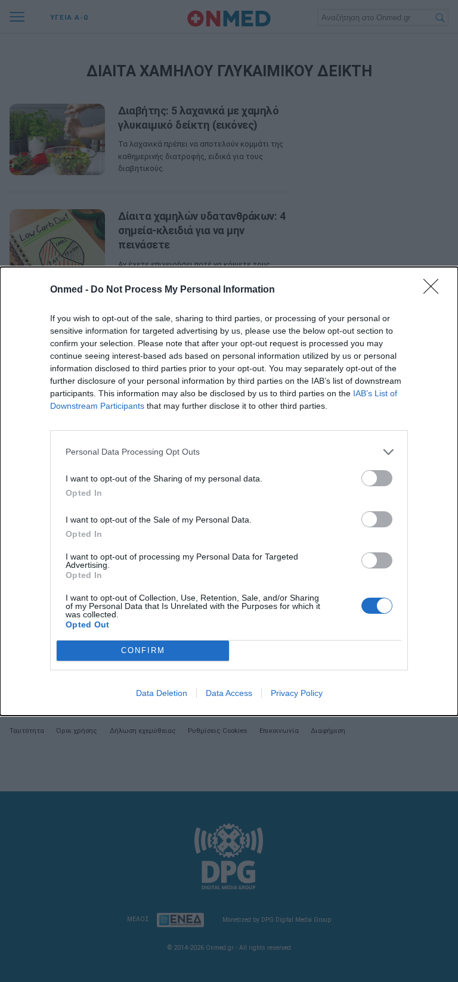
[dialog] (229, 491)
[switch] (376, 478)
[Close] (434, 290)
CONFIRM (143, 650)
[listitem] (229, 452)
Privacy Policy (297, 693)
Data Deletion (161, 693)
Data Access (229, 693)
